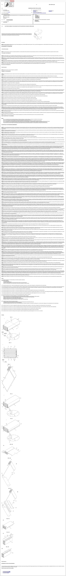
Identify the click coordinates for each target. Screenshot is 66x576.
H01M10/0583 (50, 10)
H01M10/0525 (34, 11)
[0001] (9, 571)
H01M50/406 (50, 11)
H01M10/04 (34, 10)
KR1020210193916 (5, 571)
